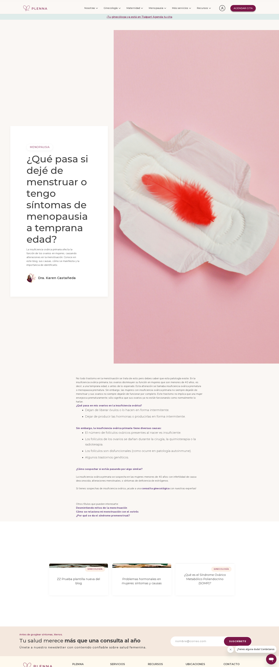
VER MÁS (218, 549)
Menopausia (40, 147)
